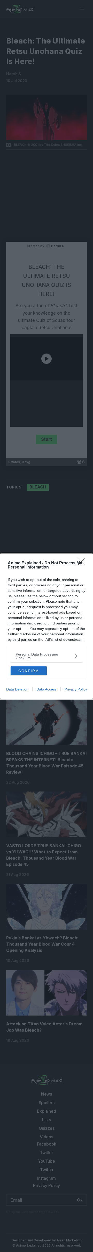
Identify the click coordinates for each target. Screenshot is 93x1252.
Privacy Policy (76, 689)
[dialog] (46, 626)
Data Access (46, 689)
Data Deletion (17, 689)
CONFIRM (28, 671)
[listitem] (46, 656)
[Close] (83, 563)
